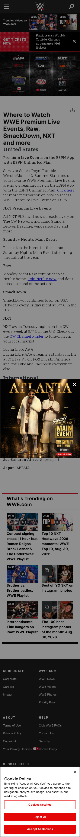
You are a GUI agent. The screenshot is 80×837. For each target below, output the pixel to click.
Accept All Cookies (40, 829)
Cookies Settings (39, 804)
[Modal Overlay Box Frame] (40, 418)
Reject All (40, 817)
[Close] (75, 772)
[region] (40, 801)
